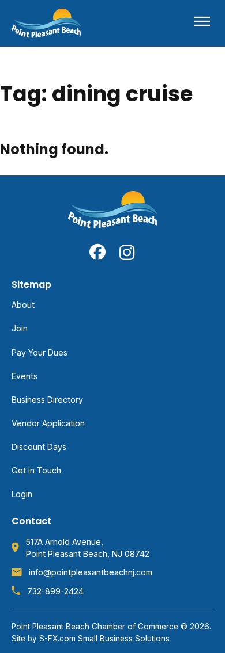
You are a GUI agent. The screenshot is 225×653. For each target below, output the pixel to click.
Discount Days (39, 447)
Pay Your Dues (40, 352)
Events (25, 376)
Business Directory (47, 399)
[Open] (202, 23)
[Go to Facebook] (97, 252)
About (23, 305)
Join (20, 328)
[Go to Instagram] (127, 252)
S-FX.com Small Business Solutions (104, 638)
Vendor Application (48, 423)
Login (22, 494)
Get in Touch (36, 470)
